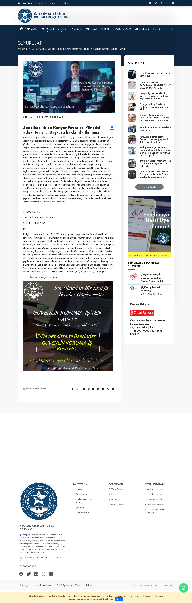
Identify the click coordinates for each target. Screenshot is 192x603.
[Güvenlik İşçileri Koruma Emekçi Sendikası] (44, 15)
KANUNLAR (116, 483)
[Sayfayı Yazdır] (112, 127)
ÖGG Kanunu (117, 488)
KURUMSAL (80, 483)
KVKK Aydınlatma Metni (68, 585)
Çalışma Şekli (81, 507)
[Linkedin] (93, 389)
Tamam (119, 599)
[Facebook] (84, 389)
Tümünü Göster (149, 187)
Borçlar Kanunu (117, 504)
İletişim (89, 585)
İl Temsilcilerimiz (82, 512)
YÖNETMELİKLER (154, 483)
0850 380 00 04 (30, 565)
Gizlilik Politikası (42, 585)
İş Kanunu (115, 494)
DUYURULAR (37, 48)
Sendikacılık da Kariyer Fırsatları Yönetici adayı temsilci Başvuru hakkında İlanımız (86, 48)
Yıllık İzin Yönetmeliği (155, 494)
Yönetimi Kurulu (82, 494)
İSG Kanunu (116, 499)
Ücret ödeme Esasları (155, 504)
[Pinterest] (98, 389)
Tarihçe (79, 488)
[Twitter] (88, 389)
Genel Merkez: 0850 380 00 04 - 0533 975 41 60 (45, 3)
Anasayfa (24, 585)
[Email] (113, 389)
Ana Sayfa (22, 48)
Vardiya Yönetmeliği (155, 488)
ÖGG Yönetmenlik (154, 499)
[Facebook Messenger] (103, 389)
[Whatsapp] (108, 389)
